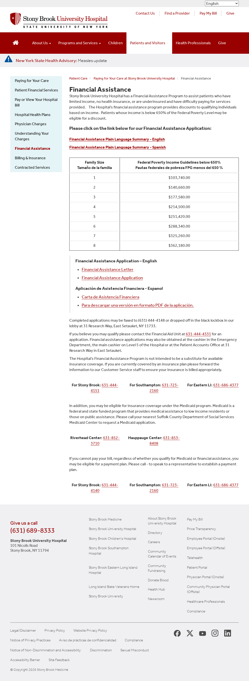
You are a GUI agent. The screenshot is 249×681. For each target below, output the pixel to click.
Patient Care (78, 78)
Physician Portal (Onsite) (205, 577)
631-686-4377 (226, 385)
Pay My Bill (208, 13)
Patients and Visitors (148, 43)
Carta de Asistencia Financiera (110, 297)
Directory (155, 533)
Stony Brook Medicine (105, 519)
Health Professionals (193, 43)
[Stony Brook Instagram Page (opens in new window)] (215, 633)
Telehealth (195, 558)
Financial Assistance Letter (107, 269)
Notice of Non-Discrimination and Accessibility (45, 650)
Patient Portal (197, 567)
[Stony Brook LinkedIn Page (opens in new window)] (227, 633)
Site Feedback (59, 660)
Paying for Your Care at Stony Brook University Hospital (134, 78)
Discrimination (101, 650)
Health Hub (156, 589)
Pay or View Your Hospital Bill (36, 102)
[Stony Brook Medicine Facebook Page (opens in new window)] (177, 633)
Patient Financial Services (36, 90)
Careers (154, 542)
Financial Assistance (32, 148)
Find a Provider (177, 13)
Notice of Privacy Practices (30, 640)
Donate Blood (158, 580)
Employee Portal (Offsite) (206, 548)
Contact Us (145, 13)
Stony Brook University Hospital (112, 529)
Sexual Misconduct (134, 650)
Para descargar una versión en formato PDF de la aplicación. (138, 305)
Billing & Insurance (30, 158)
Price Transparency (201, 529)
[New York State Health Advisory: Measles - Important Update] (8, 59)
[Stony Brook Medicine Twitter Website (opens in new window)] (202, 633)
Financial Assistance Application (112, 277)
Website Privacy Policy (90, 630)
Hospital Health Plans (33, 114)
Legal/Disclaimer (23, 630)
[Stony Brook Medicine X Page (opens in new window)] (190, 633)
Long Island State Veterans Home (114, 586)
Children (115, 43)
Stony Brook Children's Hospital (112, 538)
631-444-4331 (198, 334)
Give (230, 13)
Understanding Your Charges (32, 136)
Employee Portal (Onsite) (206, 538)
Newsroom (156, 599)
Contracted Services (32, 167)
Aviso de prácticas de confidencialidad (87, 640)
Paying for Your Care (32, 80)
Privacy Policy (54, 630)
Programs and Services (78, 43)
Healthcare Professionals (206, 601)
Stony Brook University (106, 596)
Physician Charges (30, 124)
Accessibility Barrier (25, 660)
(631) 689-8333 (32, 530)
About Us (40, 43)
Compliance (196, 611)
